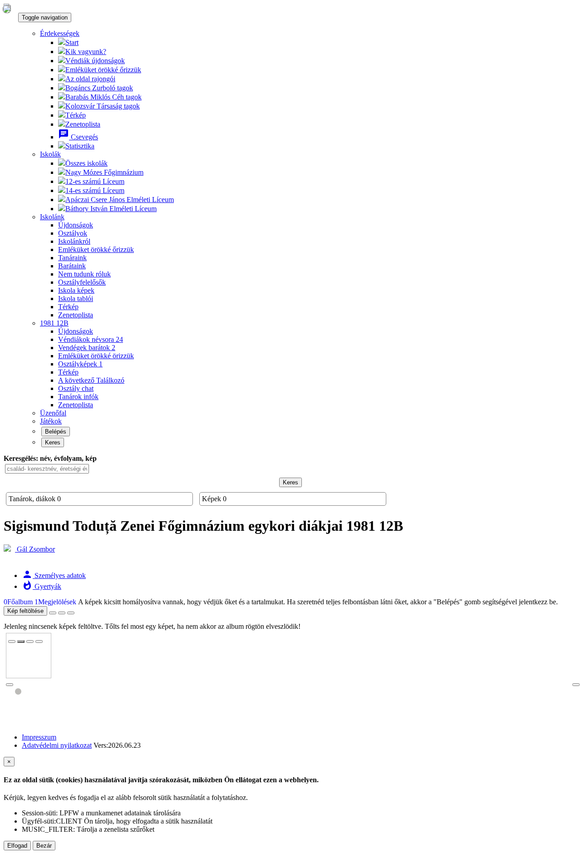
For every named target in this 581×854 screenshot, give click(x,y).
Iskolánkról (74, 241)
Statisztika (79, 146)
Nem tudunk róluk (84, 274)
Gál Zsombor (35, 549)
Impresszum (39, 737)
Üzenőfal (53, 413)
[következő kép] (576, 684)
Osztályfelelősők (82, 282)
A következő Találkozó (91, 380)
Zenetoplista (82, 124)
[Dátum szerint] (70, 613)
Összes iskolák (86, 163)
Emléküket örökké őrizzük (103, 70)
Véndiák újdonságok (95, 60)
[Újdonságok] (7, 8)
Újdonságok (75, 225)
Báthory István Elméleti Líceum (111, 208)
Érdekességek (59, 33)
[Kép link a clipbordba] (39, 641)
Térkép (75, 115)
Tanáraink (72, 258)
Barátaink (72, 266)
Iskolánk (52, 217)
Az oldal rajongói (90, 79)
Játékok (51, 421)
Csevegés (78, 137)
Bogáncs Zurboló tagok (99, 88)
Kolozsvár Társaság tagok (102, 106)
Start (72, 42)
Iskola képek (76, 290)
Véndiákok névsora (90, 339)
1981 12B (54, 323)
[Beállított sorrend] (52, 613)
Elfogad (17, 845)
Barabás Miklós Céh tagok (103, 97)
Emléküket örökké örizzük (96, 356)
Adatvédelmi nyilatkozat (57, 745)
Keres (52, 442)
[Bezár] (11, 641)
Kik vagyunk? (85, 51)
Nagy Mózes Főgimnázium (104, 172)
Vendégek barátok (86, 347)
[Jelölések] (30, 641)
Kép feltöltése (25, 610)
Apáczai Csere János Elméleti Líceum (119, 199)
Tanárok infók (78, 396)
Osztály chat (76, 388)
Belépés (55, 431)
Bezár (44, 845)
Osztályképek (80, 364)
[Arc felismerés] (21, 641)
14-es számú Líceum (94, 190)
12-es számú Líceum (94, 181)
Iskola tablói (75, 298)
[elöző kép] (9, 684)
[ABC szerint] (61, 613)
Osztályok (72, 233)
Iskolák (50, 154)
